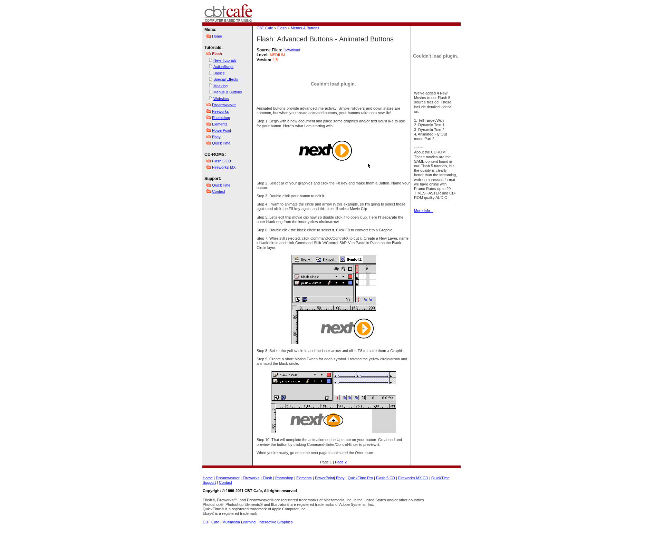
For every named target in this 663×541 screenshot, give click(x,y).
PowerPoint (221, 130)
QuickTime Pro (360, 478)
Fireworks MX (224, 167)
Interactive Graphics (276, 522)
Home (217, 36)
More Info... (423, 211)
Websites (221, 99)
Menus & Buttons (227, 92)
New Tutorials (225, 60)
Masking (220, 86)
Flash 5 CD (221, 161)
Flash (282, 28)
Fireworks (220, 111)
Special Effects (225, 79)
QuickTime (221, 143)
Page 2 (341, 462)
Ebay (216, 137)
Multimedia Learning (239, 522)
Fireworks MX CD (413, 478)
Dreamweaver (224, 105)
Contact (218, 191)
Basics (219, 73)
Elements (220, 124)
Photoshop (221, 118)
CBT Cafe (265, 28)
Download (292, 50)
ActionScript (223, 66)
